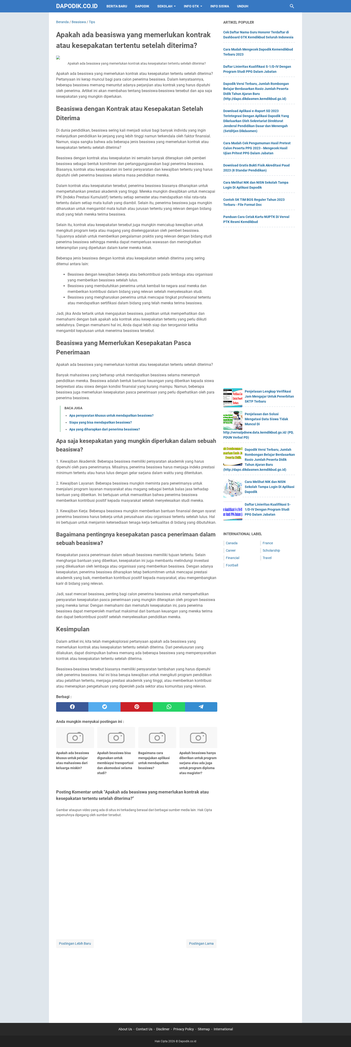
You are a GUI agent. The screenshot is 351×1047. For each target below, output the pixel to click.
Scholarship (271, 550)
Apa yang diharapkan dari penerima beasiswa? (104, 429)
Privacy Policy (183, 1029)
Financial (232, 558)
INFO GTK (191, 6)
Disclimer (163, 1029)
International (223, 1029)
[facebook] (72, 707)
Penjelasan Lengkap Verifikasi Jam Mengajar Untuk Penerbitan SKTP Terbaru (269, 396)
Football (232, 565)
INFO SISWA (219, 6)
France (268, 543)
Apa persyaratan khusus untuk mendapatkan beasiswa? (111, 415)
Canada (232, 543)
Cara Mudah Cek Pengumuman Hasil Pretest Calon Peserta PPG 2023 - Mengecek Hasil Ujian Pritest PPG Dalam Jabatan (257, 148)
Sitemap (204, 1029)
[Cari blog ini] (292, 6)
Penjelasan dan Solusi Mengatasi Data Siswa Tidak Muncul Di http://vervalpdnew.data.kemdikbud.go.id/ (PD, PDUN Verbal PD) (258, 425)
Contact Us (144, 1029)
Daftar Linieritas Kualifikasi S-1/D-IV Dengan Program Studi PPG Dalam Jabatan (268, 509)
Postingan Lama (201, 943)
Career (231, 550)
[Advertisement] (136, 982)
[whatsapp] (169, 707)
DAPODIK (142, 6)
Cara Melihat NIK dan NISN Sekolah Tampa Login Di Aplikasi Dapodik (269, 487)
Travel (267, 558)
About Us (125, 1029)
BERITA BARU (116, 6)
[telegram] (201, 707)
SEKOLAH (164, 6)
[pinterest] (137, 707)
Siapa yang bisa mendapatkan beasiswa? (100, 422)
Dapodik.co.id (77, 6)
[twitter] (104, 707)
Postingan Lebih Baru (75, 943)
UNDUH (242, 6)
